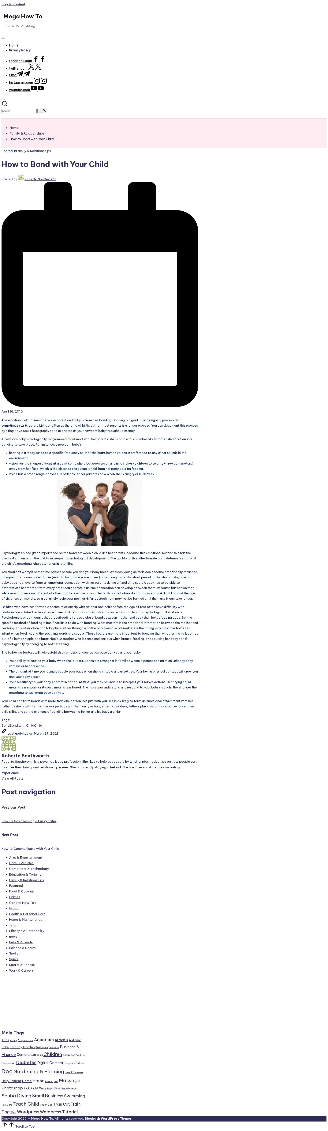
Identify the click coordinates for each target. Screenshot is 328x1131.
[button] (38, 111)
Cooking (80, 1055)
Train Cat (61, 1104)
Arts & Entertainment (25, 857)
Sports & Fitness (22, 965)
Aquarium (44, 1039)
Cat (33, 1055)
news (13, 936)
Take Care (7, 1104)
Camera (23, 1054)
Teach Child (26, 1104)
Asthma (75, 1040)
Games (14, 897)
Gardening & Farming (38, 1072)
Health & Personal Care (27, 914)
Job (56, 1081)
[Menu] (3, 38)
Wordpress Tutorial (59, 1111)
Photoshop (12, 1088)
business (54, 1047)
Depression (8, 1063)
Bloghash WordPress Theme (108, 1118)
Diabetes (26, 1062)
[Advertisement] (44, 1003)
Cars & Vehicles (21, 863)
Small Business (47, 1096)
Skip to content (13, 4)
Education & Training (25, 874)
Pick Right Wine (35, 1088)
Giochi (14, 908)
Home (27, 1081)
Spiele (13, 959)
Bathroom (41, 1047)
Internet (49, 1081)
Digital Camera (50, 1062)
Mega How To (22, 16)
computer (69, 1055)
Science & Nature (22, 948)
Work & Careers (21, 970)
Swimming (74, 1096)
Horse (38, 1080)
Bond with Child (22, 725)
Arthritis (61, 1040)
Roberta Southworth (25, 755)
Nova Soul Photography (31, 431)
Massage (69, 1080)
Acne (5, 1040)
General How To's (22, 903)
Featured (16, 886)
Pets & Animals (21, 942)
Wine (13, 1112)
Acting (13, 1040)
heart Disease (74, 1072)
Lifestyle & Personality (26, 931)
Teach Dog (46, 1104)
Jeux (12, 925)
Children (52, 1054)
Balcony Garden (22, 1047)
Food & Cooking (21, 891)
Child (38, 725)
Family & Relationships (33, 151)
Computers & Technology (29, 869)
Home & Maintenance (25, 920)
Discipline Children (74, 1063)
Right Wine (54, 1088)
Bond (6, 725)
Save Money (69, 1088)
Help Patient (11, 1081)
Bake (5, 1047)
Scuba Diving (16, 1096)
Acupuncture (25, 1040)
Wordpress (28, 1111)
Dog (7, 1071)
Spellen (14, 953)
